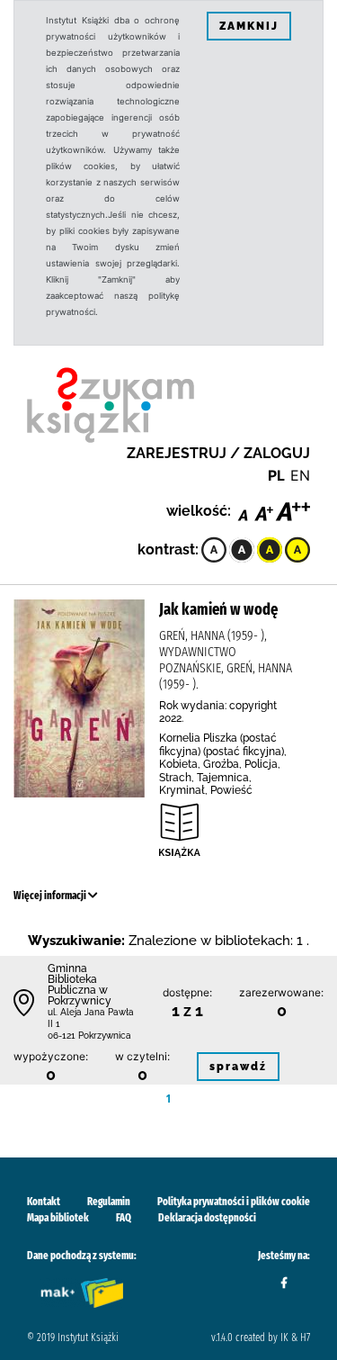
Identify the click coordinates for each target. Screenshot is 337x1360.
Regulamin (108, 1201)
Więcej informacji (50, 895)
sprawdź (238, 1066)
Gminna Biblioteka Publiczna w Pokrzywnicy (79, 984)
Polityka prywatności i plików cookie (233, 1201)
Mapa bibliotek (58, 1217)
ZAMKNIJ (249, 26)
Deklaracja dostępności (207, 1217)
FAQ (123, 1217)
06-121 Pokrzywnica (89, 1035)
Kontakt (43, 1201)
